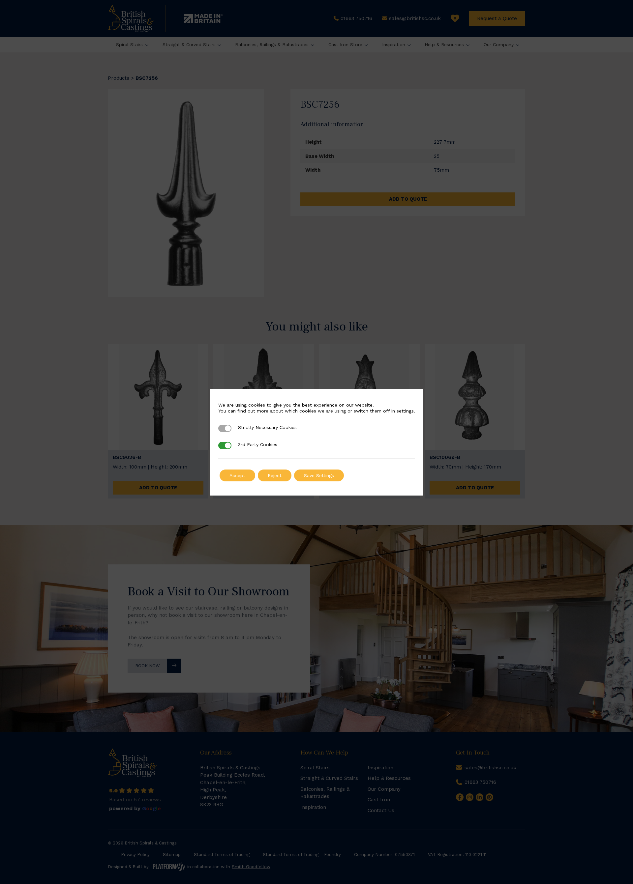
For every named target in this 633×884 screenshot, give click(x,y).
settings (405, 410)
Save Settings (319, 475)
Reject (275, 475)
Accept (237, 475)
